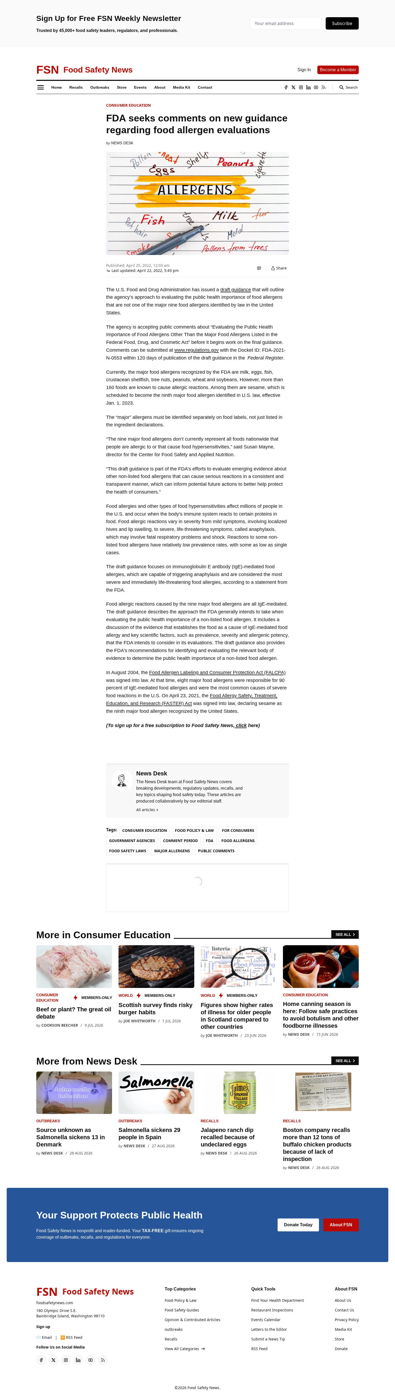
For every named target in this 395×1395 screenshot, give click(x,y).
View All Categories (182, 1348)
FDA (209, 840)
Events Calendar (266, 1319)
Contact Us (344, 1310)
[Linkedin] (308, 87)
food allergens (238, 840)
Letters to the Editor (269, 1329)
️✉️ (44, 1337)
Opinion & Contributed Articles (192, 1319)
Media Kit (343, 1329)
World (126, 995)
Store (339, 1339)
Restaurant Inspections (272, 1310)
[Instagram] (301, 87)
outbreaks (48, 1121)
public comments (216, 850)
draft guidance (235, 289)
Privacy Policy (347, 1319)
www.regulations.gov (196, 350)
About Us (343, 1300)
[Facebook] (285, 87)
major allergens (172, 850)
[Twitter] (293, 87)
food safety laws (127, 850)
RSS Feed (259, 1348)
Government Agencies (132, 840)
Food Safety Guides (182, 1310)
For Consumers (238, 830)
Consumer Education (128, 105)
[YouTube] (316, 87)
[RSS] (323, 87)
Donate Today (298, 1225)
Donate (341, 1348)
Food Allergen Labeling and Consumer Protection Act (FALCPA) (217, 672)
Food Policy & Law (194, 830)
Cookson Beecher (59, 1025)
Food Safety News (203, 1387)
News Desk (122, 143)
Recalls (209, 1121)
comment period (180, 840)
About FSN (341, 1225)
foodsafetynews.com (54, 1302)
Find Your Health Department (277, 1300)
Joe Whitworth (140, 1020)
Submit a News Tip (268, 1339)
